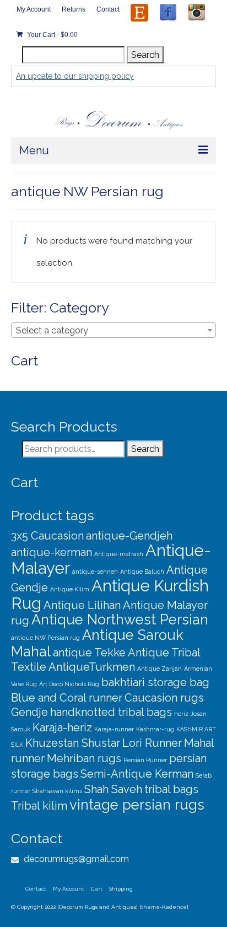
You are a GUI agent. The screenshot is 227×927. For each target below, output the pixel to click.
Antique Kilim (69, 589)
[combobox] (113, 330)
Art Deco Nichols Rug (69, 684)
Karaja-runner (114, 729)
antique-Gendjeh (129, 535)
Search (145, 55)
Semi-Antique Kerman (136, 773)
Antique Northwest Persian (119, 619)
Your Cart (51, 35)
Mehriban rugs (84, 758)
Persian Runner (145, 760)
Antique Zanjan (159, 668)
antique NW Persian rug (45, 637)
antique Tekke (89, 652)
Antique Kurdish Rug (110, 594)
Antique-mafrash (118, 554)
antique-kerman (51, 552)
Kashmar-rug (155, 729)
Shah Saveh (113, 789)
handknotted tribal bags (111, 712)
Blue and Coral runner (66, 697)
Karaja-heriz (62, 727)
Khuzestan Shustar (72, 743)
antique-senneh (95, 571)
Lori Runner (152, 743)
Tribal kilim (39, 805)
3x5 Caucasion (47, 535)
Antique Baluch (142, 571)
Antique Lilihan (82, 605)
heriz (181, 713)
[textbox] (113, 330)
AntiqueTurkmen (91, 666)
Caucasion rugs (164, 697)
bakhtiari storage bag (155, 682)
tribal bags (171, 789)
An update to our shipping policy (75, 76)
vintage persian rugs (136, 804)
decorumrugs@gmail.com (75, 859)
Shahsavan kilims (57, 791)
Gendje (29, 712)
